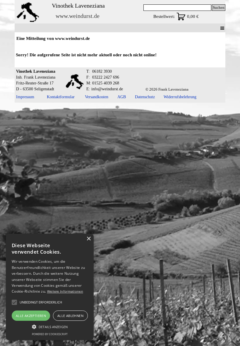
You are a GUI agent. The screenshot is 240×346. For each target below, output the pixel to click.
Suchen (218, 7)
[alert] (50, 287)
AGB (121, 96)
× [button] (88, 239)
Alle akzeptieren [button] (31, 315)
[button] (50, 326)
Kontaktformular (61, 96)
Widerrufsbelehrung (180, 96)
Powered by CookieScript (50, 334)
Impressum (25, 96)
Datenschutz (145, 96)
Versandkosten (96, 96)
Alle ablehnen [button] (70, 315)
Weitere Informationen (65, 291)
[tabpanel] (120, 54)
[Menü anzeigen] (222, 28)
